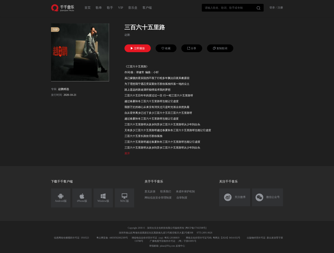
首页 (87, 7)
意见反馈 (150, 191)
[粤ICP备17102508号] (195, 228)
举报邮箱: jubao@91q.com (162, 246)
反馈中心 (180, 246)
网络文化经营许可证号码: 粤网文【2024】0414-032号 (213, 237)
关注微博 (234, 197)
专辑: (54, 89)
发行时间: (57, 94)
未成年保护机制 (185, 191)
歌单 (99, 7)
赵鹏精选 (63, 89)
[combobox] (233, 8)
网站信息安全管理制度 (158, 197)
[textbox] (233, 8)
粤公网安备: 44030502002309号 (112, 237)
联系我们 (165, 191)
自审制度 (181, 197)
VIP (120, 7)
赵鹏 (127, 34)
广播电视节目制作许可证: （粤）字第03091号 (173, 241)
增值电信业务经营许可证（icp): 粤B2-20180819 (155, 237)
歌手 (110, 7)
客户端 (147, 7)
